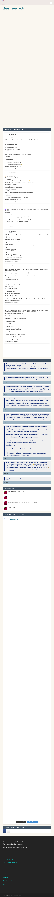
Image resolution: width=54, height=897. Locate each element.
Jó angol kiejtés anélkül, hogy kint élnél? (16, 491)
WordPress (19, 895)
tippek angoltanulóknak (33, 39)
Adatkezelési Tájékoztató (8, 859)
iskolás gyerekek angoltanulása (18, 78)
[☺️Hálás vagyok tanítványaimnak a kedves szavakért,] (42, 647)
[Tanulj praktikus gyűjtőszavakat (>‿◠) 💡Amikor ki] (42, 604)
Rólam (4, 884)
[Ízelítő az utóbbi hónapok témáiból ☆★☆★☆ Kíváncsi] (27, 660)
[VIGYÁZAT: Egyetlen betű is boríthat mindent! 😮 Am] (27, 540)
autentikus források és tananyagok (18, 39)
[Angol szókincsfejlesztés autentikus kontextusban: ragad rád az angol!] (27, 31)
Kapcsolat (5, 887)
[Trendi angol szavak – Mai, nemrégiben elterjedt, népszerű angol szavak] (5, 503)
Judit (8, 39)
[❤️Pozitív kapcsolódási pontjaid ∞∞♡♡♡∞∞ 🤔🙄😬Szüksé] (11, 663)
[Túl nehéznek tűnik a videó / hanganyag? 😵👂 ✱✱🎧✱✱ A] (27, 597)
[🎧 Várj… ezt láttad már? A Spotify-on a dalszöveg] (42, 547)
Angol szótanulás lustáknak (18, 54)
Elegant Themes (9, 895)
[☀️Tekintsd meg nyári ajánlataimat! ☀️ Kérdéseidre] (11, 766)
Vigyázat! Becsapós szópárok (18, 95)
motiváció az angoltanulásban (27, 78)
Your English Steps (12, 134)
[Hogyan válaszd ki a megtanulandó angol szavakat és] (42, 788)
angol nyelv (15, 97)
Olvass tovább (9, 25)
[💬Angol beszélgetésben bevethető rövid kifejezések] (11, 723)
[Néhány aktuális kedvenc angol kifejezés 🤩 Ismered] (42, 722)
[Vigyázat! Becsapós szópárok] (26, 91)
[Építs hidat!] (5, 497)
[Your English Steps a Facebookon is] (4, 831)
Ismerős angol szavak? (15, 112)
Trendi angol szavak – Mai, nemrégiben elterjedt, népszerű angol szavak (22, 502)
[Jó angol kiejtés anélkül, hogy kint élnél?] (5, 492)
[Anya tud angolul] (5, 508)
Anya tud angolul (11, 507)
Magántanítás (5, 877)
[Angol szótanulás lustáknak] (27, 51)
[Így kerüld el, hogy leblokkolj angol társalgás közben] (27, 12)
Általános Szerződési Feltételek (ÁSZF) (10, 862)
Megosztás (16, 168)
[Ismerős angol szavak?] (27, 108)
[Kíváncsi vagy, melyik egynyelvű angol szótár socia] (11, 578)
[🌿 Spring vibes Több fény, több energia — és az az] (11, 544)
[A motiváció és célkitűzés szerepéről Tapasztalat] (27, 719)
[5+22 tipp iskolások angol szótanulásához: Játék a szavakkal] (27, 70)
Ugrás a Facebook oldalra (9, 168)
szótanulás (32, 56)
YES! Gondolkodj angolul (8, 880)
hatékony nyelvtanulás (26, 39)
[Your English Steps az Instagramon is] (8, 831)
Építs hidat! (10, 496)
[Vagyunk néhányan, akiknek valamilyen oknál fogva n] (27, 764)
